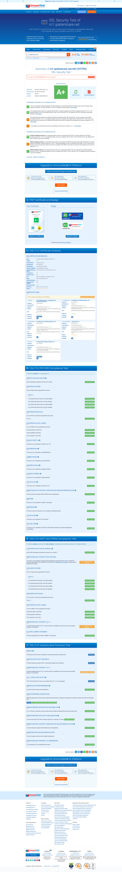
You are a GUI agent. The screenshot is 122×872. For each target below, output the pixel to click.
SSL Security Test (29, 824)
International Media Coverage (47, 822)
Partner (94, 5)
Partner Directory (76, 826)
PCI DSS (35, 373)
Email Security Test (30, 826)
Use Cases (57, 803)
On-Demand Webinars (45, 826)
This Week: (83, 8)
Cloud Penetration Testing (59, 815)
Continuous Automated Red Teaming (62, 818)
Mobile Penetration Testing (59, 830)
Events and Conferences (46, 824)
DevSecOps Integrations (31, 817)
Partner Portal (76, 829)
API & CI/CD (56, 49)
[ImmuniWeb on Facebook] (35, 860)
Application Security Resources (81, 803)
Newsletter (34, 855)
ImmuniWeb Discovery (31, 805)
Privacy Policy (56, 866)
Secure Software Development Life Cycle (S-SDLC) (83, 806)
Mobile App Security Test (31, 831)
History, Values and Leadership (47, 806)
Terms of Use (47, 866)
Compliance (28, 819)
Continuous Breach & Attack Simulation (62, 820)
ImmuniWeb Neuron (30, 807)
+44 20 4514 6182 (61, 853)
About (71, 49)
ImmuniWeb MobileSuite (31, 813)
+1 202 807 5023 (75, 853)
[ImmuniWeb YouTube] (37, 860)
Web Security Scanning (59, 844)
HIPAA (34, 544)
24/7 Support (80, 5)
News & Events (45, 819)
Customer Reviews (45, 810)
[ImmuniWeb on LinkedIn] (26, 860)
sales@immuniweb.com (47, 855)
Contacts (43, 813)
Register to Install (72, 236)
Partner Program (76, 824)
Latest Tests (36, 49)
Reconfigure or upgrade (61, 562)
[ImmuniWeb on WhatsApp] (30, 860)
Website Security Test (30, 828)
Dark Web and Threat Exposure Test (33, 833)
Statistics (92, 49)
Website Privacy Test (30, 829)
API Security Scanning (59, 806)
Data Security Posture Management (61, 828)
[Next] (114, 1)
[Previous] (8, 1)
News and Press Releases (46, 821)
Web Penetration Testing (59, 842)
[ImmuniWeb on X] (28, 860)
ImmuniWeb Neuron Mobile (32, 809)
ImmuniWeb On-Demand (31, 811)
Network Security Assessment (60, 833)
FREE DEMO (61, 185)
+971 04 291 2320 (89, 853)
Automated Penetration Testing (60, 813)
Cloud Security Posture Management (62, 817)
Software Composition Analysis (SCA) (80, 815)
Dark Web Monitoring (58, 827)
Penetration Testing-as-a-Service (61, 835)
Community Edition (31, 822)
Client (90, 5)
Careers (42, 815)
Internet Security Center (64, 8)
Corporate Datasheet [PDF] (61, 191)
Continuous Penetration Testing (61, 822)
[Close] (99, 1)
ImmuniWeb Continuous (31, 815)
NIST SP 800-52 (50, 544)
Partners (75, 822)
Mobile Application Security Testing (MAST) (81, 811)
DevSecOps (75, 818)
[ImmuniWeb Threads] (39, 860)
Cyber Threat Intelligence (59, 825)
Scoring (64, 49)
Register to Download (36, 236)
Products (28, 803)
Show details (73, 107)
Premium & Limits (81, 49)
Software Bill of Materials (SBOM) (79, 817)
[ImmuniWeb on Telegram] (33, 860)
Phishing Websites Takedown (60, 837)
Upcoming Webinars (45, 827)
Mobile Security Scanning (59, 832)
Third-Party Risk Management (60, 838)
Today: (91, 8)
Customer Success (45, 811)
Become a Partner (76, 827)
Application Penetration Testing (60, 808)
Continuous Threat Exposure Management (63, 823)
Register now (78, 1)
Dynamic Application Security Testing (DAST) (82, 810)
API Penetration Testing (59, 805)
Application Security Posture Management (63, 810)
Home (28, 49)
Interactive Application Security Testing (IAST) (82, 808)
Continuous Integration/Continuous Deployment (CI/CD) (84, 805)
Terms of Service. (66, 242)
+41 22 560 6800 (47, 853)
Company (43, 803)
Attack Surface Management (60, 811)
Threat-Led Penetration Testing (60, 840)
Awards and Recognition (46, 808)
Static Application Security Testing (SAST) (81, 813)
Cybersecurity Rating (30, 834)
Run (68, 54)
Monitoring (46, 49)
